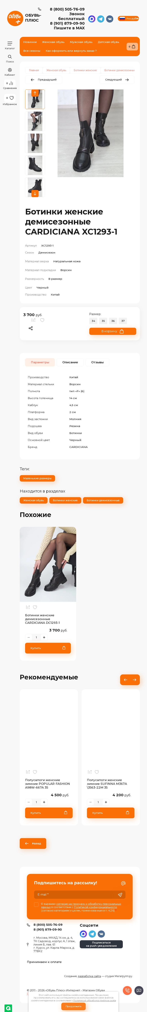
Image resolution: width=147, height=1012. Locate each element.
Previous (35, 93)
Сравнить (34, 321)
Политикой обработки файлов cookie (94, 1000)
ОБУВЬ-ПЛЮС (33, 18)
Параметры (40, 362)
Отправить (120, 895)
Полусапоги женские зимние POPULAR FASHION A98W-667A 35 (47, 783)
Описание (70, 362)
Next (35, 193)
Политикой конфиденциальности (95, 907)
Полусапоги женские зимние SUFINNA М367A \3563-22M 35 (107, 783)
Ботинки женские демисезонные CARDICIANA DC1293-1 (42, 619)
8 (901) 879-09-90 (67, 23)
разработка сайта (89, 976)
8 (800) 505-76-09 (67, 9)
